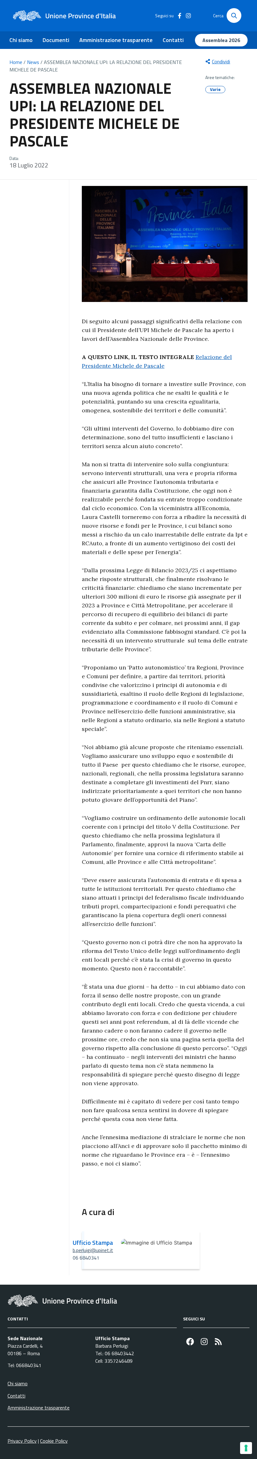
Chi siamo (21, 40)
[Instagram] (204, 1342)
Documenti (56, 40)
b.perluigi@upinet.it (93, 1250)
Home (15, 62)
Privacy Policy (22, 1441)
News (33, 62)
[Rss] (218, 1342)
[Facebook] (190, 1342)
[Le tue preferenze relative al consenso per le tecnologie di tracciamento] (246, 1448)
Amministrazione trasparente (116, 40)
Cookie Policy (54, 1441)
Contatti (173, 40)
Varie (215, 89)
